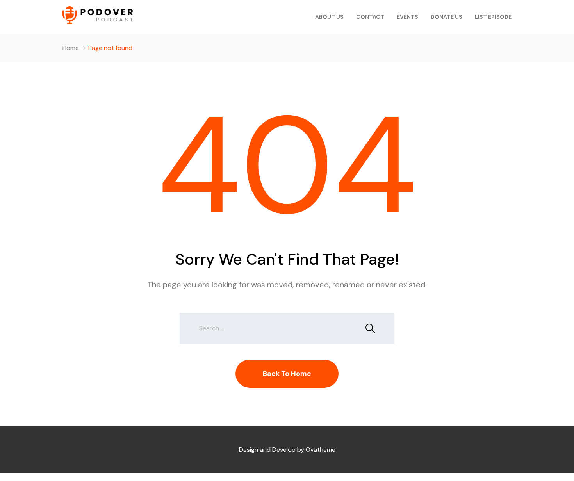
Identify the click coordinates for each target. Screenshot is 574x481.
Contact (370, 16)
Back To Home (287, 373)
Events (407, 16)
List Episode (493, 16)
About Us (329, 16)
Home (70, 48)
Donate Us (446, 16)
